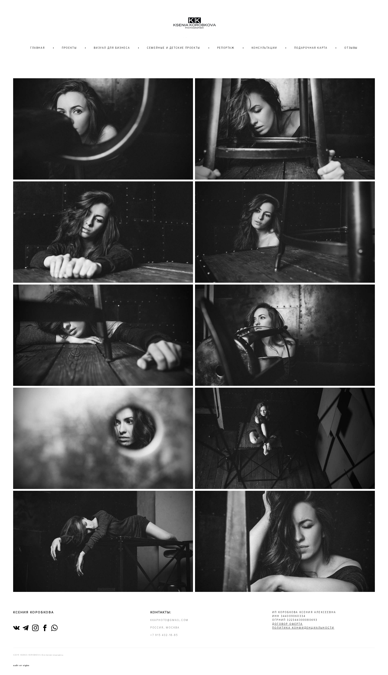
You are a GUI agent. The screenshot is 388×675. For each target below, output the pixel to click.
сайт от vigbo (21, 665)
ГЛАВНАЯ (37, 47)
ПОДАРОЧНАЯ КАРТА (311, 47)
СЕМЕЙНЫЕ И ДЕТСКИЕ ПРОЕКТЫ (173, 47)
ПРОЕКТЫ (69, 47)
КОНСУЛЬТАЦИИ (264, 47)
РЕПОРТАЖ (226, 47)
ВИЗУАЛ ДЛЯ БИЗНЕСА (112, 47)
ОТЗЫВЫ (351, 47)
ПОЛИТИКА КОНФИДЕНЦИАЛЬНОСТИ (303, 627)
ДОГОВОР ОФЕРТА (287, 623)
